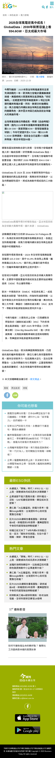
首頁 (5, 15)
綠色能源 (14, 15)
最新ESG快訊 (19, 481)
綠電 (25, 387)
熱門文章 (16, 549)
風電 (6, 387)
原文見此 (34, 379)
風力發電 (25, 15)
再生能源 (15, 387)
